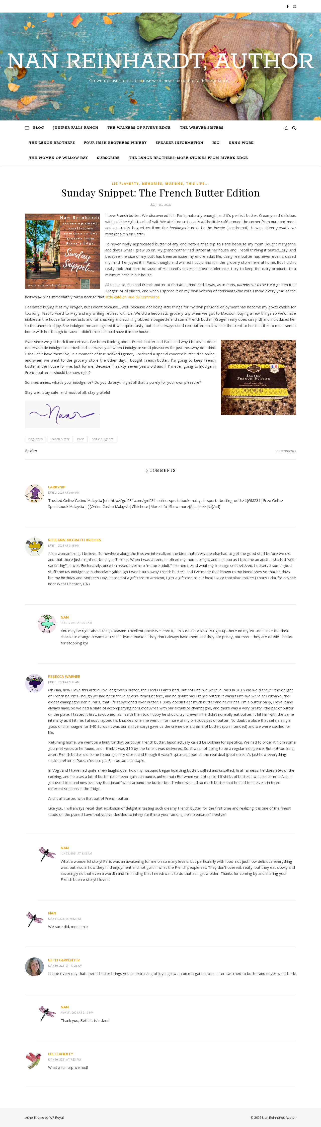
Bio (216, 143)
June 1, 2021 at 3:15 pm (63, 545)
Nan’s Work (241, 143)
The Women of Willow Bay (58, 158)
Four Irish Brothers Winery (115, 143)
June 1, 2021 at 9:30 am (63, 682)
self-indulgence (103, 439)
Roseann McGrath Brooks (74, 539)
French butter (59, 439)
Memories (152, 183)
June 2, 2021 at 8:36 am (76, 623)
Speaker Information (179, 143)
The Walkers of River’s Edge (139, 128)
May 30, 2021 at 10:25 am (65, 965)
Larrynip (56, 486)
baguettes (35, 439)
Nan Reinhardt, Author (160, 62)
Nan (33, 450)
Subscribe (108, 158)
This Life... (197, 183)
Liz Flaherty (125, 183)
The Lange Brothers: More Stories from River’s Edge (188, 158)
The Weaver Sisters (201, 128)
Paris (80, 439)
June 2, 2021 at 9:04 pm (63, 492)
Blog (38, 128)
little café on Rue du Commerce (132, 296)
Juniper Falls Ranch (75, 128)
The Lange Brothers (52, 143)
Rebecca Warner (64, 676)
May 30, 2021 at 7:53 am (64, 1059)
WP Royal (56, 1117)
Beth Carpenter (64, 959)
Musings (174, 183)
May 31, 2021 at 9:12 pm (64, 918)
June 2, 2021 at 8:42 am (76, 853)
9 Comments (285, 450)
